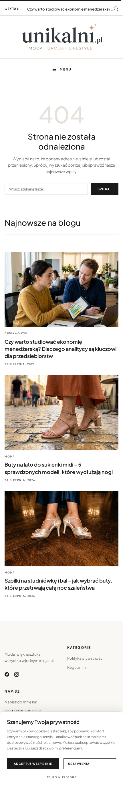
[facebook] (7, 674)
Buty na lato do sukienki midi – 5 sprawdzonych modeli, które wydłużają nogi (70, 6)
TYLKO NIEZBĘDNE (62, 777)
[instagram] (16, 674)
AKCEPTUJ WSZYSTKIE (33, 763)
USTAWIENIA (79, 763)
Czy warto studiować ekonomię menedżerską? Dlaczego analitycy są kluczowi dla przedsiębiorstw (60, 348)
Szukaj (105, 189)
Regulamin (76, 667)
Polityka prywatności (85, 658)
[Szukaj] (116, 9)
